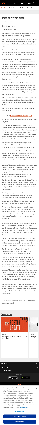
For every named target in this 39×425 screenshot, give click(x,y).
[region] (19, 405)
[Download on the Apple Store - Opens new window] (13, 378)
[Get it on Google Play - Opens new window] (25, 378)
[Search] (33, 3)
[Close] (36, 388)
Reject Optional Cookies (19, 416)
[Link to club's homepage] (3, 2)
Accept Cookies (19, 421)
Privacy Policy (23, 407)
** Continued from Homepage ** (21, 116)
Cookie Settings (19, 411)
